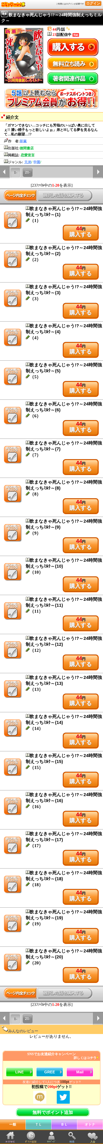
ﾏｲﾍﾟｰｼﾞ (51, 1141)
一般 (12, 1124)
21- (27, 172)
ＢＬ (64, 1124)
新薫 (23, 141)
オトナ (90, 1124)
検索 (72, 1141)
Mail (80, 1072)
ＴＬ (38, 1124)
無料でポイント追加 (52, 1112)
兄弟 (27, 162)
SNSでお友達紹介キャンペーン (61, 1056)
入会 (92, 1141)
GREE (49, 1072)
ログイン (93, 3)
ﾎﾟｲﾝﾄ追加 (30, 1141)
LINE (19, 1072)
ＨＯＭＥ (10, 1141)
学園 (36, 162)
